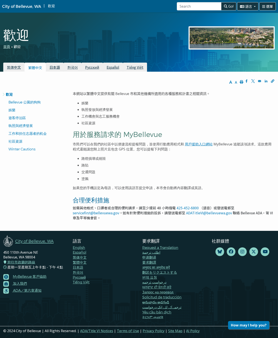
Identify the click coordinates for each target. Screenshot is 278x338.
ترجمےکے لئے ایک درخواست (161, 307)
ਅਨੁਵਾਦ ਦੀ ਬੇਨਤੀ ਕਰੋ (156, 287)
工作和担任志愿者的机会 (27, 133)
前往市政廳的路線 (21, 262)
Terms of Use (128, 330)
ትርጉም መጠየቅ (152, 317)
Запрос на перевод (157, 292)
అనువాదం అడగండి (155, 302)
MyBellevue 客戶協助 (29, 276)
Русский (92, 67)
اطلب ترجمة (151, 252)
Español (113, 67)
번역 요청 (149, 277)
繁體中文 (80, 262)
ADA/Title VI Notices (96, 330)
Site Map (175, 330)
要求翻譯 (149, 262)
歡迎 (9, 94)
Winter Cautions (21, 149)
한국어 (72, 67)
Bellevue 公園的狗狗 (24, 102)
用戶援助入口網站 (199, 144)
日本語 (55, 67)
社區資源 (15, 141)
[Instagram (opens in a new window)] (242, 252)
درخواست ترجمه (154, 282)
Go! (230, 6)
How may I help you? (248, 325)
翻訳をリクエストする (159, 272)
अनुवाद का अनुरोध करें (156, 267)
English (79, 247)
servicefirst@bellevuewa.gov (96, 212)
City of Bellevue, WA (21, 6)
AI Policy (193, 330)
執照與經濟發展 (20, 125)
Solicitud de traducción (162, 297)
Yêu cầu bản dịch (156, 312)
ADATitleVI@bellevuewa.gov (209, 212)
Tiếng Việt (135, 67)
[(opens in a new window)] (219, 252)
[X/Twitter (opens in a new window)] (253, 252)
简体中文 (14, 67)
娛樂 (11, 110)
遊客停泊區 (17, 118)
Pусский (79, 277)
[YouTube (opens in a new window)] (265, 252)
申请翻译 (149, 257)
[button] (272, 81)
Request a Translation (160, 247)
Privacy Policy (153, 330)
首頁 (6, 46)
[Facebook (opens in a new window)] (231, 252)
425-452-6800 (188, 207)
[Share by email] (259, 81)
